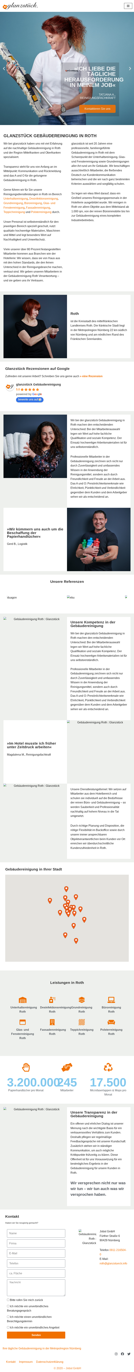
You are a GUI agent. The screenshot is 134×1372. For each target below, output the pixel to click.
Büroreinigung (33, 203)
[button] (4, 68)
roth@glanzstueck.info (113, 1263)
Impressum (26, 1361)
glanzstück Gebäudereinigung (38, 384)
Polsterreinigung (41, 212)
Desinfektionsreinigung (43, 198)
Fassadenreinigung (38, 207)
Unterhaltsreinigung (15, 198)
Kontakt (12, 1216)
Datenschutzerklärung (49, 1361)
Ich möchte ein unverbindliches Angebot (34, 1327)
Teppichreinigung (14, 212)
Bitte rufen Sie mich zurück (26, 1300)
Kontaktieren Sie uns (104, 108)
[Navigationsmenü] (128, 6)
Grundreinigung (13, 203)
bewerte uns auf (28, 399)
